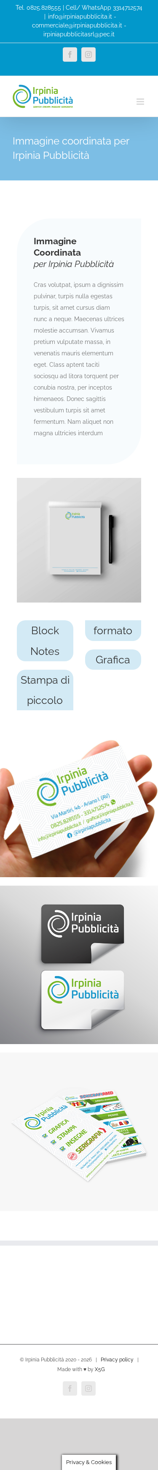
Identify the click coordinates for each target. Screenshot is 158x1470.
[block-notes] (79, 480)
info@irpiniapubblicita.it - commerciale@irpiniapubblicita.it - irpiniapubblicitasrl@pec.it (79, 25)
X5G (100, 1369)
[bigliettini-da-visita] (79, 721)
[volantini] (79, 1055)
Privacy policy (117, 1360)
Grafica (113, 659)
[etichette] (79, 888)
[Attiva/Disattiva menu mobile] (141, 101)
